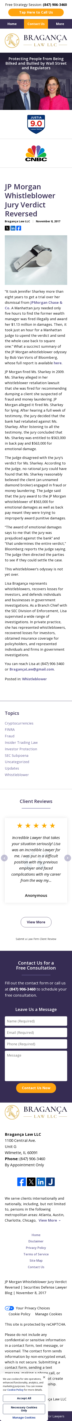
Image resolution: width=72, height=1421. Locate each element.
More (60, 24)
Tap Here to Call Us (36, 12)
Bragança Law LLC (51, 1399)
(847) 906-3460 (32, 1158)
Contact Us (36, 24)
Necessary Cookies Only (24, 1409)
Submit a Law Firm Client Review (36, 939)
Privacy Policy (36, 1248)
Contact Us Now (36, 1088)
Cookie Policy (19, 1314)
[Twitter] (31, 1182)
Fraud (9, 736)
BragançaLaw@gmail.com (31, 669)
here (58, 363)
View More (36, 922)
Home (12, 24)
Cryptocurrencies (19, 723)
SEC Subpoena (16, 755)
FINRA (10, 729)
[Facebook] (21, 1182)
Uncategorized (17, 761)
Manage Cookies (48, 1314)
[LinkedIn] (40, 1182)
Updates (12, 768)
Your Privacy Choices (33, 1308)
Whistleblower (34, 679)
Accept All (24, 1398)
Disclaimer (36, 1241)
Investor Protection (21, 749)
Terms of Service (36, 1254)
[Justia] (50, 1182)
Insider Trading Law (21, 742)
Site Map (36, 1260)
